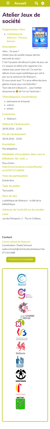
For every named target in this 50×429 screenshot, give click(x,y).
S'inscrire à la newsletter (21, 259)
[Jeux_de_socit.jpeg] (39, 39)
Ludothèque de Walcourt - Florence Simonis (17, 38)
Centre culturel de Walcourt (16, 241)
